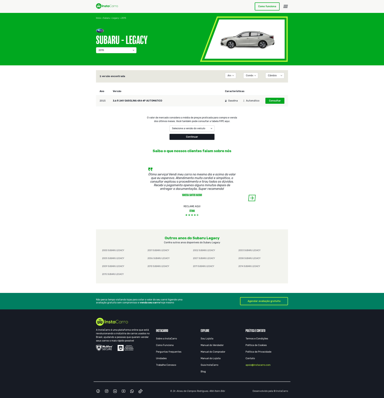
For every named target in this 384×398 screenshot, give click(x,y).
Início (98, 18)
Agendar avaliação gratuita (264, 301)
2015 (123, 18)
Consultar (275, 100)
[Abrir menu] (285, 6)
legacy (115, 18)
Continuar (192, 136)
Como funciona (267, 6)
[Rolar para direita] (252, 198)
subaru (106, 18)
